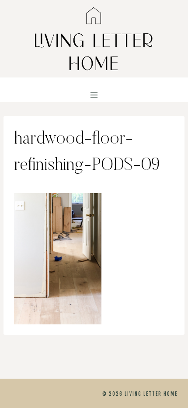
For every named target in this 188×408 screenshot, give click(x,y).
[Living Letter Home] (94, 38)
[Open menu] (94, 95)
